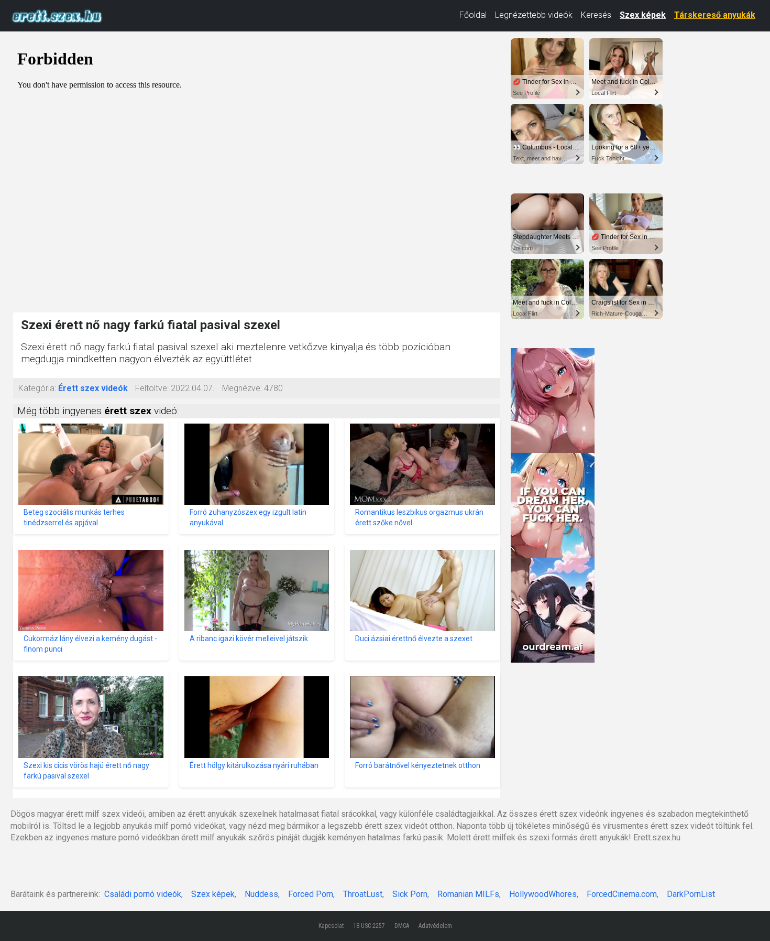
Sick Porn (409, 894)
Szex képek (643, 15)
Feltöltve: (152, 388)
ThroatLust (362, 894)
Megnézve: (242, 388)
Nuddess (261, 894)
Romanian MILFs (468, 894)
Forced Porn (310, 894)
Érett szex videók (93, 388)
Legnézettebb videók (534, 15)
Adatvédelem (435, 925)
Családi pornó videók (142, 894)
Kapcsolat (331, 925)
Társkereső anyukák (714, 15)
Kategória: (37, 388)
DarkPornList (691, 894)
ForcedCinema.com (622, 894)
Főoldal (473, 15)
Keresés (596, 15)
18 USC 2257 (369, 925)
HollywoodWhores (543, 894)
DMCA (401, 925)
